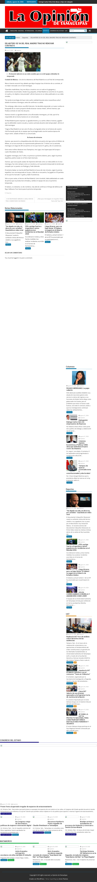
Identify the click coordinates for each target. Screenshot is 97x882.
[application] (79, 193)
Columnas (38, 30)
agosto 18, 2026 (21, 817)
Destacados (70, 662)
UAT (66, 30)
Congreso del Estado (57, 30)
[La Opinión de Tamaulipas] (48, 27)
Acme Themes (63, 879)
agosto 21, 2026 (11, 224)
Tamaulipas (13, 30)
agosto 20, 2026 (84, 587)
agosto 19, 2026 (84, 709)
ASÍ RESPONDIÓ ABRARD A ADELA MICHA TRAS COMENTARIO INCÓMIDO (19, 200)
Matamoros (11, 860)
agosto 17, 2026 (85, 817)
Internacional (29, 30)
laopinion (18, 50)
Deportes (46, 30)
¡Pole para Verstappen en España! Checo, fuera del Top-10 (51, 200)
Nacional (21, 30)
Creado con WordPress (36, 879)
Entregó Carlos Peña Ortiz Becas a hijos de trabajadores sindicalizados (61, 2)
